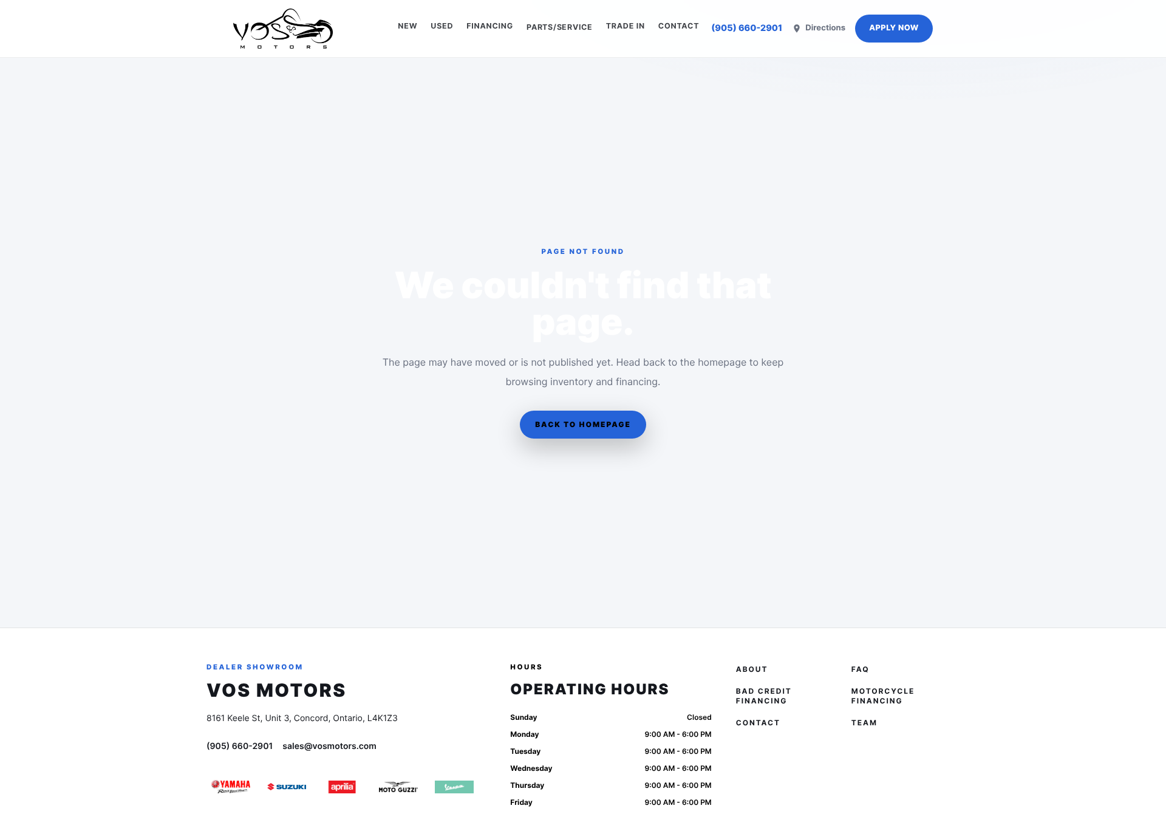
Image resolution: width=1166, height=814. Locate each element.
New (407, 26)
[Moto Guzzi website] (398, 786)
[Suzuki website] (286, 786)
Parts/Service (560, 27)
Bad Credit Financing (764, 695)
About (752, 669)
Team (864, 722)
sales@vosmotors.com (329, 746)
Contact (678, 26)
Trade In (625, 26)
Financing (489, 26)
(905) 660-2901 (746, 28)
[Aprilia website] (342, 786)
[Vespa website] (454, 786)
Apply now (894, 28)
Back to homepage (583, 424)
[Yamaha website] (230, 786)
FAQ (860, 669)
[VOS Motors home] (283, 29)
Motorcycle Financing (883, 695)
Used (442, 26)
